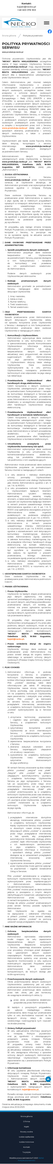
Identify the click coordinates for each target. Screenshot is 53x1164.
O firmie (26, 1121)
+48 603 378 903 (26, 10)
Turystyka (27, 1152)
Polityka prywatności (26, 1160)
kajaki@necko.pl (26, 7)
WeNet (41, 1158)
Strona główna (9, 36)
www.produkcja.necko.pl (14, 128)
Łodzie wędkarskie (26, 1137)
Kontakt (26, 1147)
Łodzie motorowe (26, 1142)
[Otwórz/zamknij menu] (46, 23)
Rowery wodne (26, 1132)
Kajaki (26, 1127)
